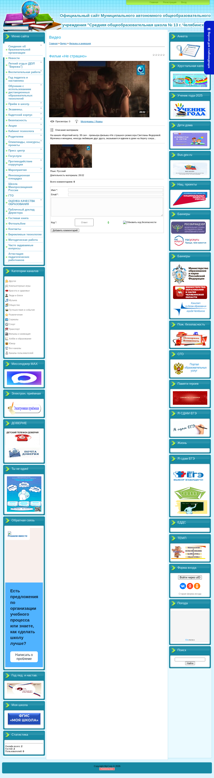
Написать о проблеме (24, 657)
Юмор (12, 343)
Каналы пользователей (21, 353)
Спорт (12, 324)
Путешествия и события (22, 310)
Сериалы (13, 319)
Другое (12, 281)
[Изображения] (71, 156)
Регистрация (169, 2)
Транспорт (14, 329)
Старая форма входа (190, 594)
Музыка (13, 300)
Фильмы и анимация (20, 334)
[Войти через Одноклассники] (197, 586)
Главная (154, 2)
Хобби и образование (20, 338)
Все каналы (15, 348)
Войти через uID (190, 577)
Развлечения (16, 314)
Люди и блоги (16, 295)
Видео (63, 43)
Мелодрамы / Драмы (92, 121)
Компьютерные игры (20, 286)
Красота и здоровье (19, 290)
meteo (190, 640)
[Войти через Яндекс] (190, 586)
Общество (14, 305)
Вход (183, 2)
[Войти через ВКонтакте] (183, 586)
